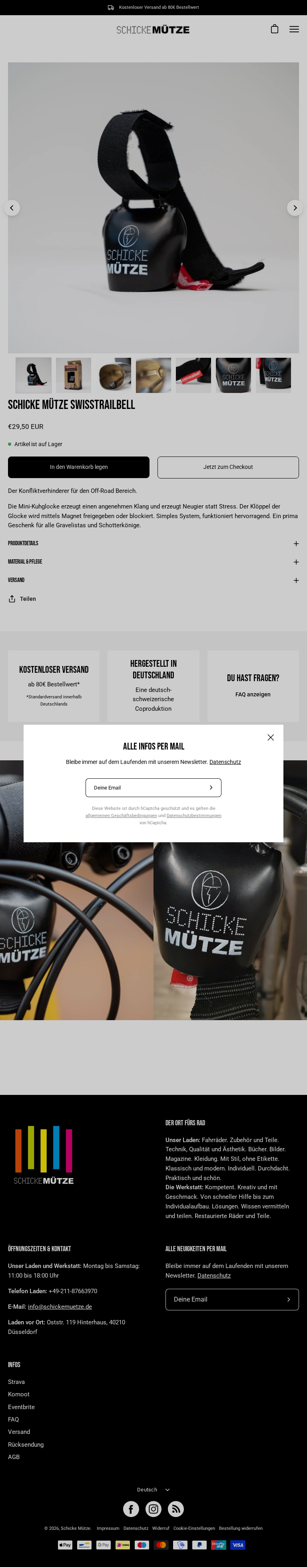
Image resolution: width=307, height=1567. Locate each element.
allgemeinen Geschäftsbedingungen (121, 815)
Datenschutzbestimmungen (194, 815)
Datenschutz (225, 762)
